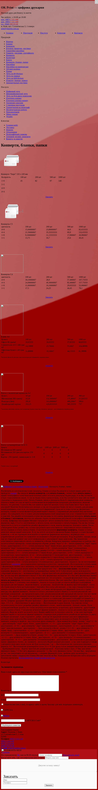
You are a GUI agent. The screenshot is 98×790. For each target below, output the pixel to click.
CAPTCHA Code (32, 720)
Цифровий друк (13, 91)
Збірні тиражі (12, 114)
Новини (9, 130)
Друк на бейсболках (15, 78)
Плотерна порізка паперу (17, 100)
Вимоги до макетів (14, 139)
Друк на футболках (14, 74)
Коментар (6, 690)
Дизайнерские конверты (44, 658)
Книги (9, 60)
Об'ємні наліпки (13, 69)
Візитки (9, 42)
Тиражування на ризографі (18, 107)
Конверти (10, 55)
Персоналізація (12, 112)
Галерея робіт (12, 125)
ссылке (13, 493)
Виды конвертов (26, 658)
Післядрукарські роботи (16, 110)
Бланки (9, 44)
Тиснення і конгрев (14, 103)
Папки (9, 71)
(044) (9, 24)
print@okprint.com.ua (10, 29)
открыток (16, 564)
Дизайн (9, 116)
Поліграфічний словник (16, 134)
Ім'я (2, 695)
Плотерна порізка (13, 98)
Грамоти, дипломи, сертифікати (20, 53)
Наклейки (10, 64)
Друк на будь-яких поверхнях (19, 96)
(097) (9, 19)
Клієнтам (61, 33)
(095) (9, 22)
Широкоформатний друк (17, 94)
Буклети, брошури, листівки (18, 48)
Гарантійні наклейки (15, 51)
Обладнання (11, 132)
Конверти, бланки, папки (17, 62)
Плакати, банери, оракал (17, 80)
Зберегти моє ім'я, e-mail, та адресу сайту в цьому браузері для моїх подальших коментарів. (43, 704)
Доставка (10, 127)
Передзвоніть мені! (71, 755)
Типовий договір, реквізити (18, 137)
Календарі (10, 58)
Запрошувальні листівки (16, 83)
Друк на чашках (13, 76)
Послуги (44, 33)
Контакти (78, 33)
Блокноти (10, 46)
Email (3, 700)
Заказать (49, 197)
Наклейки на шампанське (17, 67)
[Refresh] (5, 716)
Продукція (27, 33)
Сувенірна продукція (15, 105)
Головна (9, 33)
